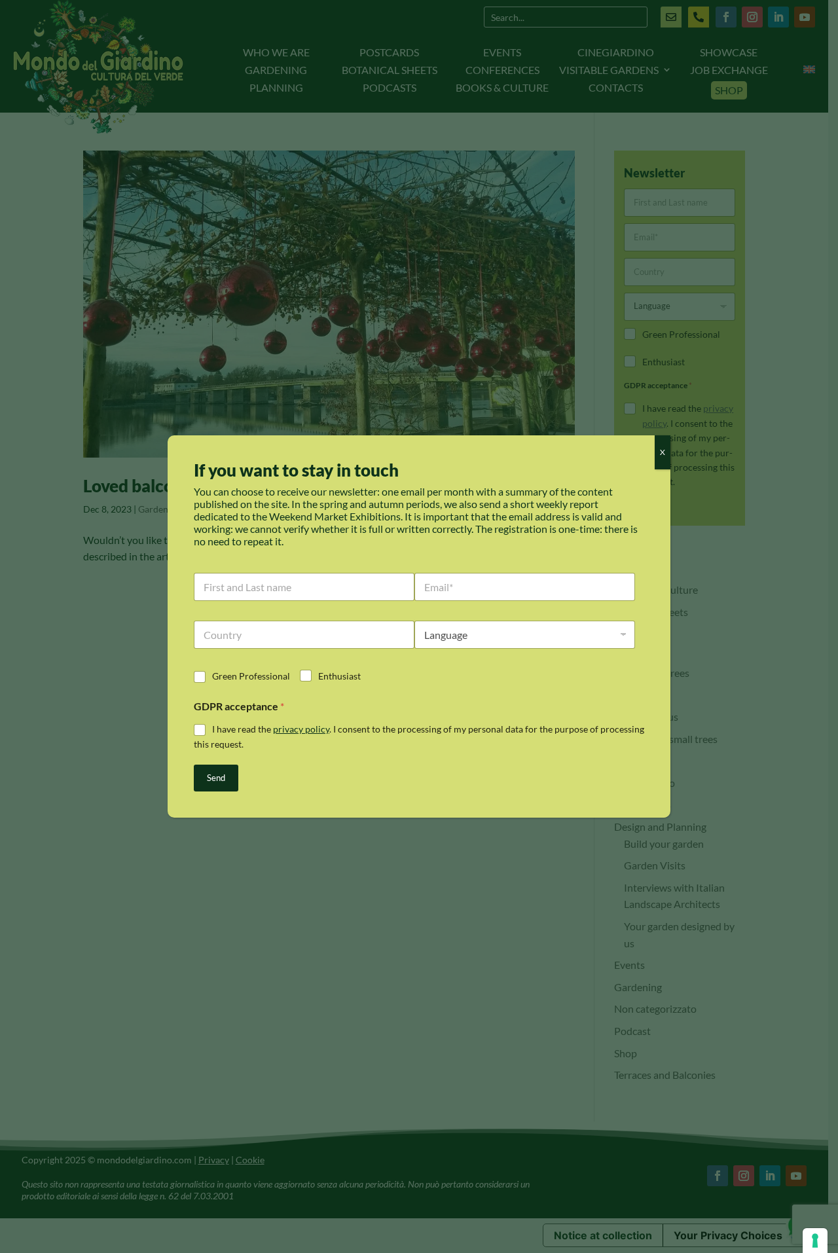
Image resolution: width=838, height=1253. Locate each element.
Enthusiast (339, 675)
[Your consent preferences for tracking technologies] (815, 1240)
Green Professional (251, 675)
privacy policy (301, 729)
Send (216, 777)
